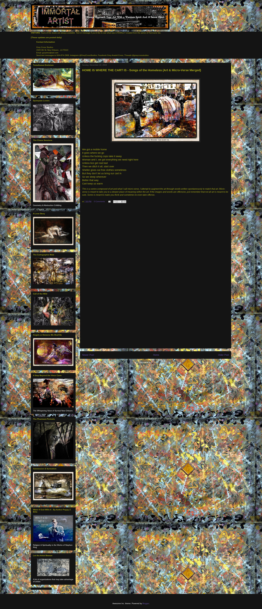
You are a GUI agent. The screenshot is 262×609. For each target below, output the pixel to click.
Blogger (145, 603)
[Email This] (114, 201)
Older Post (223, 355)
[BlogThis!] (117, 201)
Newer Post (88, 355)
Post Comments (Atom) (161, 362)
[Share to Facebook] (122, 201)
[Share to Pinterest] (124, 201)
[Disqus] (155, 242)
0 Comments (99, 201)
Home (156, 355)
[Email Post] (109, 201)
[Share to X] (119, 201)
